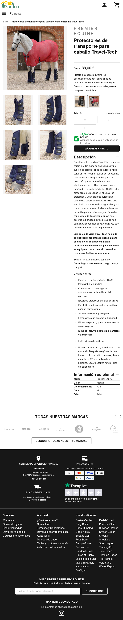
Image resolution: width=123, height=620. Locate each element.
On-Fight (81, 570)
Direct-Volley (83, 532)
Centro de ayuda (12, 524)
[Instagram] (61, 613)
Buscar (18, 13)
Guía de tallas (113, 113)
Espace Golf (83, 535)
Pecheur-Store (107, 524)
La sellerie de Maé (86, 559)
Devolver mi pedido (14, 532)
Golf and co (82, 547)
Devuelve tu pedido (37, 499)
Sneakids (104, 539)
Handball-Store (84, 551)
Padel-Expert (106, 520)
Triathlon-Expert (108, 555)
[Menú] (4, 13)
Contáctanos (38, 468)
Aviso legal (43, 535)
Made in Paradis (85, 562)
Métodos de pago (47, 539)
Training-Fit (105, 547)
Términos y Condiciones (51, 528)
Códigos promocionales (16, 535)
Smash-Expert (107, 532)
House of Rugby (85, 555)
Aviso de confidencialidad (51, 547)
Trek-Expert (105, 551)
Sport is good (106, 543)
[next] (120, 417)
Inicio (5, 21)
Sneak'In (104, 535)
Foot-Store (82, 539)
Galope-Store (83, 543)
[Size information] (81, 113)
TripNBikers (106, 559)
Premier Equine (86, 31)
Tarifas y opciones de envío (52, 543)
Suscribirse (95, 591)
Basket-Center (84, 520)
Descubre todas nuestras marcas (61, 441)
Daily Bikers (82, 524)
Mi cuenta (8, 520)
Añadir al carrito (96, 148)
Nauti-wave (82, 566)
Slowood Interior (108, 528)
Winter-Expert (107, 566)
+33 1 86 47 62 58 (38, 478)
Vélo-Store (105, 562)
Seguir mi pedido (12, 528)
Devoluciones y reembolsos (53, 532)
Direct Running (84, 528)
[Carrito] (117, 5)
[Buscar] (12, 13)
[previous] (115, 417)
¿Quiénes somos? (47, 520)
